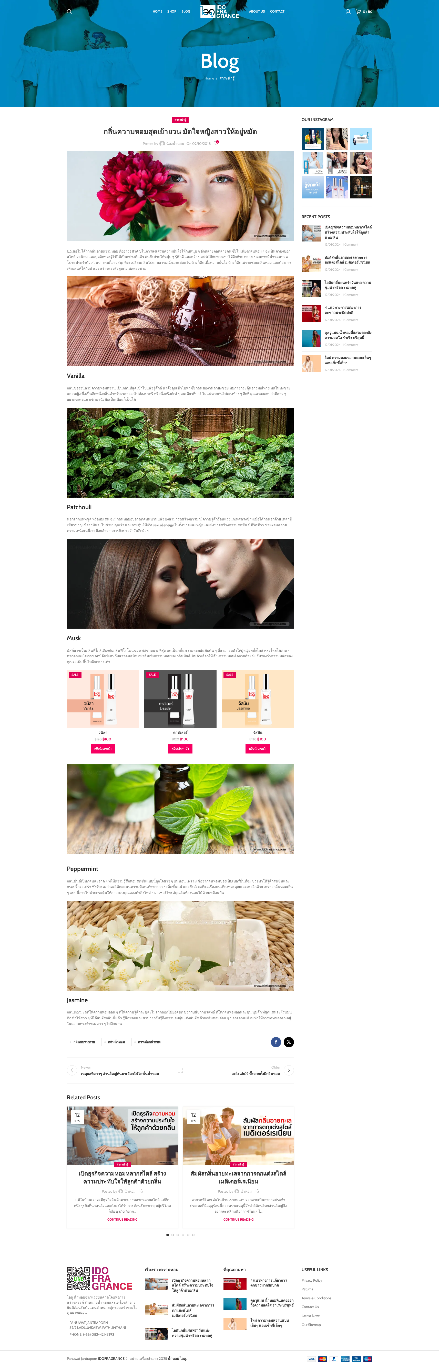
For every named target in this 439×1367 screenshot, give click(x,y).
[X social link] (289, 1042)
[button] (103, 748)
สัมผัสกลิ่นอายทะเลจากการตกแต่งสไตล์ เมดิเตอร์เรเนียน (347, 260)
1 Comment (350, 244)
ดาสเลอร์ (180, 732)
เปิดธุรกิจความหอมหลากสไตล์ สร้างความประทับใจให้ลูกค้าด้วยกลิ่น (348, 232)
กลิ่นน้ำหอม (116, 1042)
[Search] (69, 11)
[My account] (348, 11)
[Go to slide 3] (178, 1235)
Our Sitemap (311, 1324)
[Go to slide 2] (172, 1235)
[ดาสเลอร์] (180, 699)
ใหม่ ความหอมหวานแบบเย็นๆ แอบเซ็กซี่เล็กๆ (269, 1323)
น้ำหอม (130, 1191)
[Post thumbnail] (311, 236)
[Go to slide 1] (167, 1235)
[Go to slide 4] (183, 1235)
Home (209, 78)
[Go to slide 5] (188, 1235)
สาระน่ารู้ (226, 78)
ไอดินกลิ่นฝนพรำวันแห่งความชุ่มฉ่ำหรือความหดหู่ (348, 285)
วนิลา (102, 732)
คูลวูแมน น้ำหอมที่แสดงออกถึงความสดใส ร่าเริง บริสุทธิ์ (348, 335)
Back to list (180, 1070)
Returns (307, 1289)
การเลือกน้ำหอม (149, 1042)
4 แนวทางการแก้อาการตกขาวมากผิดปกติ (343, 310)
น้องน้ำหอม (175, 143)
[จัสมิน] (258, 699)
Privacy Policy (312, 1280)
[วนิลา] (103, 699)
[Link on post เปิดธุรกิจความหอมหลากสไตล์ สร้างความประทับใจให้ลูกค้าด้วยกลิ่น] (122, 1136)
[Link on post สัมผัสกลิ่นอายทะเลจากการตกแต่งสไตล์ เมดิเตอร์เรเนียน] (238, 1136)
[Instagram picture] (313, 139)
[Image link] (99, 1278)
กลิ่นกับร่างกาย (84, 1042)
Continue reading (122, 1219)
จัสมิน (257, 732)
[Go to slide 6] (193, 1235)
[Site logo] (219, 11)
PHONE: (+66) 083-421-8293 (91, 1334)
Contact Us (310, 1306)
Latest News (311, 1315)
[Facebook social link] (276, 1042)
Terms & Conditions (316, 1298)
